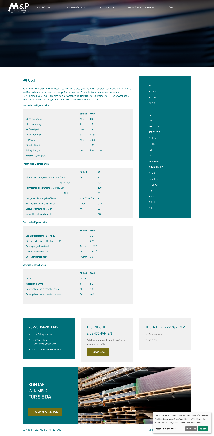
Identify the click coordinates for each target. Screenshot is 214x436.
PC (149, 114)
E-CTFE (152, 91)
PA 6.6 (151, 103)
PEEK (151, 120)
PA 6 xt (152, 97)
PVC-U (151, 202)
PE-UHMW (153, 161)
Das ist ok (203, 428)
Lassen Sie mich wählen (165, 428)
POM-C (152, 173)
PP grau (153, 184)
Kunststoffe (44, 7)
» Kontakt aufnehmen (45, 411)
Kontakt (172, 7)
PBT (150, 109)
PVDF (151, 208)
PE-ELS (152, 138)
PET (150, 155)
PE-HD (151, 144)
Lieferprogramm (75, 7)
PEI (150, 149)
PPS (150, 190)
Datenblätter (107, 7)
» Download (98, 352)
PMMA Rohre (155, 167)
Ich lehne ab (191, 428)
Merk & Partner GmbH (141, 7)
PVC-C (151, 196)
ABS (150, 85)
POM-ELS (153, 179)
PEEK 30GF (154, 132)
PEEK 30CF (153, 126)
